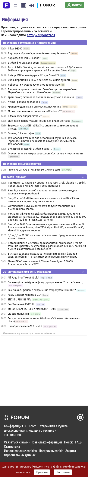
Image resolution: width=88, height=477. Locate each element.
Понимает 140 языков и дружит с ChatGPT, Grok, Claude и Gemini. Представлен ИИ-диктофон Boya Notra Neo (47, 184)
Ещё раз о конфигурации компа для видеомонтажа (39, 120)
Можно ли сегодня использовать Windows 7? (35, 111)
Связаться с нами (16, 442)
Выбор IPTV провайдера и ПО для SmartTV (33, 75)
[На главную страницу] (6, 5)
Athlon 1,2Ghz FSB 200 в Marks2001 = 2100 (32, 309)
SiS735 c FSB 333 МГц (20, 299)
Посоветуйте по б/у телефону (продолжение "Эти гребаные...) (45, 282)
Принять (42, 472)
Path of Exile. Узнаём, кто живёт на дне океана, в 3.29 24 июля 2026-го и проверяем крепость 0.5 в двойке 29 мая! (45, 69)
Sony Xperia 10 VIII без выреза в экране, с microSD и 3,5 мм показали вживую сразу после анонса (43, 200)
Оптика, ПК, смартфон (21, 133)
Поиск (68, 442)
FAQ (78, 442)
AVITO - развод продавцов (24, 101)
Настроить (63, 472)
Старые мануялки (18, 313)
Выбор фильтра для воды (23, 62)
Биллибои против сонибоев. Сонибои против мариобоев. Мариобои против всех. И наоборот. (42, 91)
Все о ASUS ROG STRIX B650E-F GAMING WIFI (34, 169)
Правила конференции (46, 442)
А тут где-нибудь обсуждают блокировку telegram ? (39, 53)
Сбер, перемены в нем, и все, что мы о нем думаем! (39, 80)
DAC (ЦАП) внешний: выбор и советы (30, 148)
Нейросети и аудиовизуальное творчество (34, 84)
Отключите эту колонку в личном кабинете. (29, 333)
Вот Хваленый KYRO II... (22, 304)
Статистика (12, 446)
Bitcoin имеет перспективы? (25, 116)
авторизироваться (41, 35)
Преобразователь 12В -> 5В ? (25, 326)
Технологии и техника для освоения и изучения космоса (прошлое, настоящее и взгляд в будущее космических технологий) (42, 141)
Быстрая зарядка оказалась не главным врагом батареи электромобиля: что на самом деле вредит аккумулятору (42, 255)
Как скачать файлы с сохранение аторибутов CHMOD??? (42, 290)
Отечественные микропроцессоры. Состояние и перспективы (45, 153)
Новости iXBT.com (14, 176)
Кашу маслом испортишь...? (24, 294)
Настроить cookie (51, 450)
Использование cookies (20, 450)
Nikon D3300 (15, 48)
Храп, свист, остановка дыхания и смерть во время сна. (41, 97)
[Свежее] (23, 5)
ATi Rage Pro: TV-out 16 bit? (23, 277)
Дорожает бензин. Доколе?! (24, 58)
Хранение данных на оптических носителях (34, 106)
